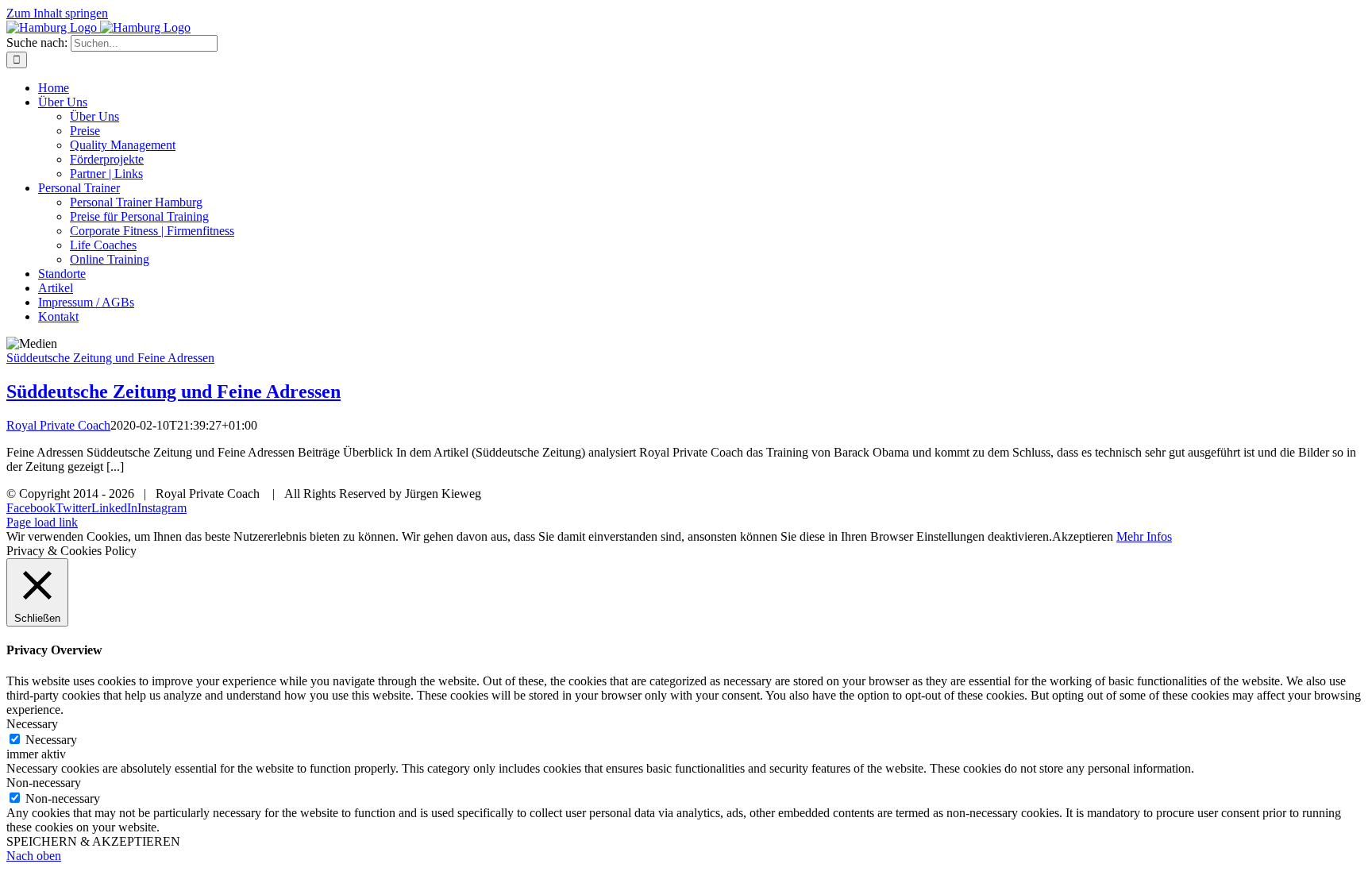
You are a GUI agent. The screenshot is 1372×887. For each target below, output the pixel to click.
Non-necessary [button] (43, 782)
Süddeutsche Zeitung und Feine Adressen (110, 357)
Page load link (42, 522)
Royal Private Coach (58, 425)
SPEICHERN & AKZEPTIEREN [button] (93, 841)
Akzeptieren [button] (1082, 536)
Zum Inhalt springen (57, 13)
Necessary (51, 739)
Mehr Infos (1144, 536)
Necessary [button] (32, 724)
